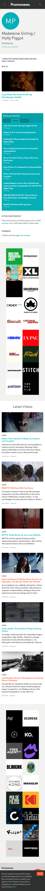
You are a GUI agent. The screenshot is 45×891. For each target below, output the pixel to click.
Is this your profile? (10, 46)
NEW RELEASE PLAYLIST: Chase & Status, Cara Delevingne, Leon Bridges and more (20, 196)
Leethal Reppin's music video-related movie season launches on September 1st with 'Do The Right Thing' (22, 186)
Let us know (25, 235)
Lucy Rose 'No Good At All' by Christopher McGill (17, 96)
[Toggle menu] (4, 4)
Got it (40, 874)
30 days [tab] (15, 121)
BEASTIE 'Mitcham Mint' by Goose (17, 204)
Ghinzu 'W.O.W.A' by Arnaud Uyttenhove (19, 132)
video (4, 435)
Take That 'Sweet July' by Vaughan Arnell (20, 125)
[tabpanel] (22, 167)
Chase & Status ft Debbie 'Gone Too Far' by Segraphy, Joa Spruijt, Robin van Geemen (22, 580)
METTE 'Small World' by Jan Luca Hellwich (21, 535)
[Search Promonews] (40, 4)
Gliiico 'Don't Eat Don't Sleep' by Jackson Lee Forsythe (21, 439)
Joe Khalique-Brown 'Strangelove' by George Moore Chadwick (22, 679)
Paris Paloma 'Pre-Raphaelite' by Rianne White (22, 167)
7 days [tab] (7, 121)
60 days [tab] (24, 121)
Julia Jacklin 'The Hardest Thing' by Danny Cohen (21, 629)
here (14, 886)
